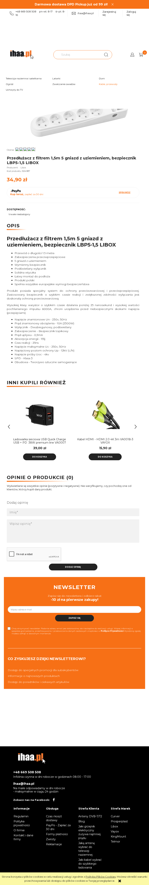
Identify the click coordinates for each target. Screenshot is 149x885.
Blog (81, 821)
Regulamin (21, 816)
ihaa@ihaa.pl (86, 13)
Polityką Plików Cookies (101, 876)
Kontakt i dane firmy (23, 837)
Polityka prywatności (22, 823)
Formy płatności (57, 834)
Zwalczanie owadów (63, 84)
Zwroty (51, 839)
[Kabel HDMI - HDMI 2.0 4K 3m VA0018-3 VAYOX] (105, 414)
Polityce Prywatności (112, 631)
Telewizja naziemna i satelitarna (24, 78)
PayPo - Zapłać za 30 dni (58, 827)
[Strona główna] (22, 54)
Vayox (115, 831)
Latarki (56, 78)
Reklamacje (54, 844)
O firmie (19, 830)
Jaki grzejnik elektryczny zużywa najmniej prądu (89, 832)
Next (136, 427)
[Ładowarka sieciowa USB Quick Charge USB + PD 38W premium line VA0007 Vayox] (39, 414)
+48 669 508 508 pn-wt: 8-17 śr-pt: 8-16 (40, 13)
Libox (23, 167)
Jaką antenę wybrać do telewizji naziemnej (86, 848)
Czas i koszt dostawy (54, 818)
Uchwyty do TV (14, 89)
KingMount (118, 836)
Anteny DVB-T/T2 (90, 816)
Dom (102, 78)
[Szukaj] (106, 54)
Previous (9, 427)
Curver (115, 816)
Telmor (115, 841)
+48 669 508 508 (27, 772)
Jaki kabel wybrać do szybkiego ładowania (90, 863)
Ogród (9, 84)
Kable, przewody (108, 84)
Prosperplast (119, 821)
